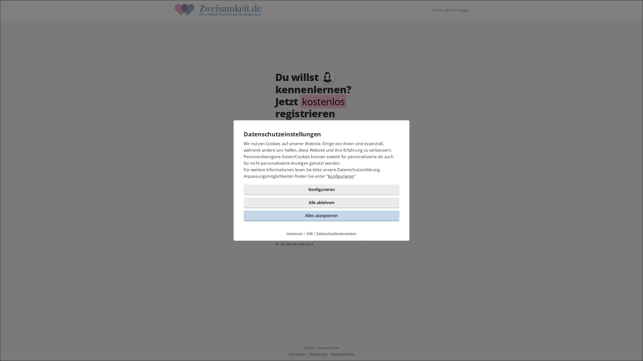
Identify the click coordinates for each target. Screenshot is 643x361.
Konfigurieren (341, 176)
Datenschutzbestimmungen (336, 233)
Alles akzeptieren (321, 215)
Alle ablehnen (322, 202)
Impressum (295, 233)
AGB (309, 233)
